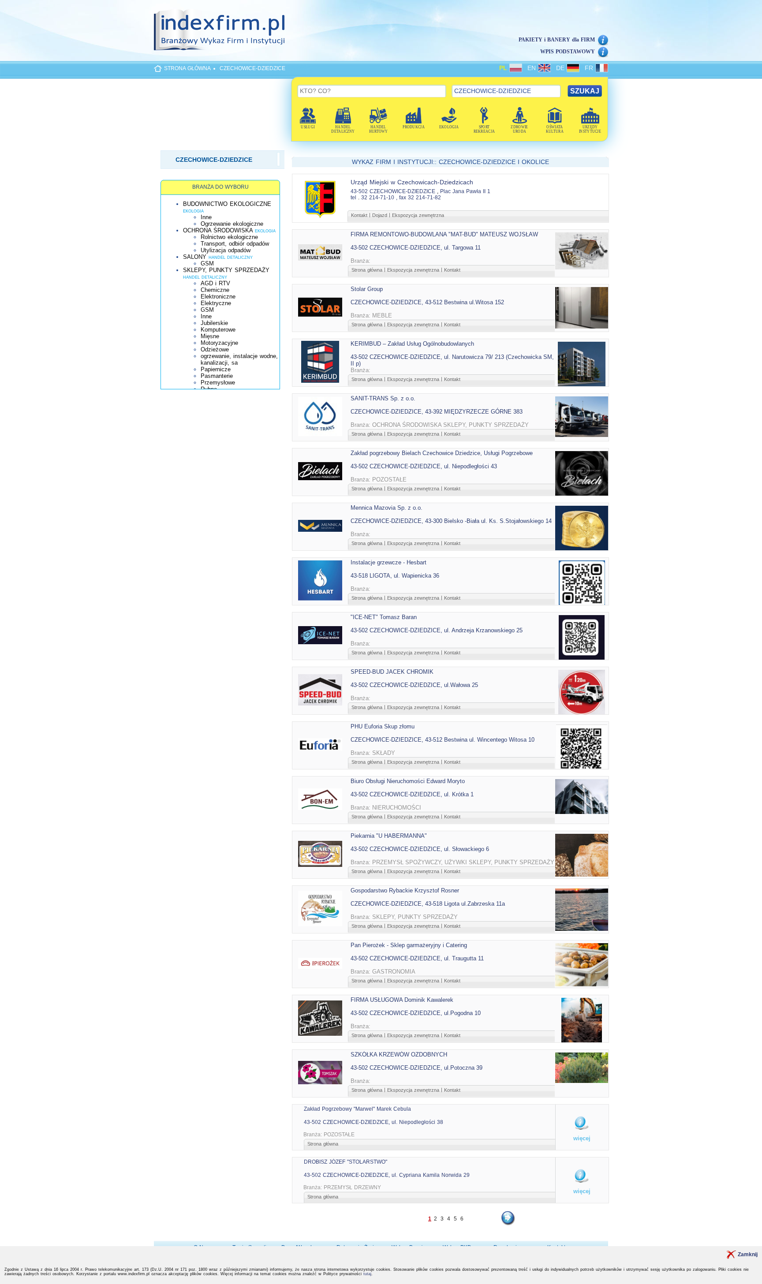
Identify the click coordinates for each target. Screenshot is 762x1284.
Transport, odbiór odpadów (235, 243)
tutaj (367, 1274)
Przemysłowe (218, 382)
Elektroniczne (218, 296)
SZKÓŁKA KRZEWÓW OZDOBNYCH (399, 1054)
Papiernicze (216, 369)
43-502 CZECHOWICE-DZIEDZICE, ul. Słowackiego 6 (420, 849)
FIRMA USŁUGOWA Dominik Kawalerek (402, 1000)
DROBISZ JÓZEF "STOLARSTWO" (345, 1162)
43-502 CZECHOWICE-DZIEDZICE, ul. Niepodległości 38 (373, 1122)
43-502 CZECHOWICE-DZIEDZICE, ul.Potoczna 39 (416, 1067)
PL (504, 67)
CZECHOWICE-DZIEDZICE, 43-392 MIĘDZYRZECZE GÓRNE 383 (437, 411)
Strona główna (366, 269)
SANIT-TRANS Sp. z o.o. (383, 398)
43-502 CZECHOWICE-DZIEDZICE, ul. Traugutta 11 (417, 958)
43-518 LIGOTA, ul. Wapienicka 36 (395, 575)
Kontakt (359, 215)
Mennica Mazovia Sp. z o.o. (386, 507)
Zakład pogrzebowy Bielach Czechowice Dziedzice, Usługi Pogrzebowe (442, 453)
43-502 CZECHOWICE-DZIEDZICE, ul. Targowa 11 (416, 247)
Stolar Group (367, 289)
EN (532, 67)
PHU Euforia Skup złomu (383, 726)
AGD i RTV (215, 283)
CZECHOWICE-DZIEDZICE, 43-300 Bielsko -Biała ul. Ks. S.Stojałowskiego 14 (451, 521)
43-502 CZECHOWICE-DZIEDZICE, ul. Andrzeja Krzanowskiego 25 (437, 630)
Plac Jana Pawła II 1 (465, 191)
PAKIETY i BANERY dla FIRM (557, 40)
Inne (206, 217)
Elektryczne (216, 303)
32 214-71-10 (377, 197)
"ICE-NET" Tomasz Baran (384, 617)
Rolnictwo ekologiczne (229, 237)
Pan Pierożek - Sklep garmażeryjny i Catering (409, 945)
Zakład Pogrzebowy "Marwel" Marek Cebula (357, 1109)
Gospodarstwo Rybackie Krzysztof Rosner (405, 890)
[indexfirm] (219, 29)
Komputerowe (218, 329)
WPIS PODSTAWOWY (567, 52)
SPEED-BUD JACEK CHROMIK (392, 671)
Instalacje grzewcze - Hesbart (388, 562)
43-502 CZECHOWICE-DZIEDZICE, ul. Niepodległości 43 (424, 466)
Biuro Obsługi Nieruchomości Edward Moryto (408, 781)
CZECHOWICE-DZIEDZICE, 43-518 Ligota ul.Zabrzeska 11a (428, 903)
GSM (207, 263)
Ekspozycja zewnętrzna (418, 215)
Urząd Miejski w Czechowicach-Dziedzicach (412, 182)
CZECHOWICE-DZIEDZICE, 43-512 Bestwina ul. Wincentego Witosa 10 (442, 739)
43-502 (359, 191)
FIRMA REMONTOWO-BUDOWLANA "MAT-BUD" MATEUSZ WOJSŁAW (444, 234)
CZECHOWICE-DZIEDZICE (252, 68)
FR (590, 67)
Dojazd (379, 215)
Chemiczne (215, 290)
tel (353, 197)
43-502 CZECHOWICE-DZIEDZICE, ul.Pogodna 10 (416, 1013)
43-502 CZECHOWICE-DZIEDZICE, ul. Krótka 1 (412, 794)
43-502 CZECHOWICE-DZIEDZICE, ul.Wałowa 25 (414, 685)
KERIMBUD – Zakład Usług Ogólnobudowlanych (412, 343)
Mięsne (210, 336)
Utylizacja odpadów (225, 250)
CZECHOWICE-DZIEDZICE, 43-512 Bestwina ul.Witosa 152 (427, 302)
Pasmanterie (217, 376)
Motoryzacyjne (219, 343)
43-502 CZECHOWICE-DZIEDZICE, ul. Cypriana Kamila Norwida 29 (387, 1175)
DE (561, 67)
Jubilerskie (214, 323)
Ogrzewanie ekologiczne (232, 223)
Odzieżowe (215, 349)
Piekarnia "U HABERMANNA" (389, 835)
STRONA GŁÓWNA (187, 68)
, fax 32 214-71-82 (418, 197)
